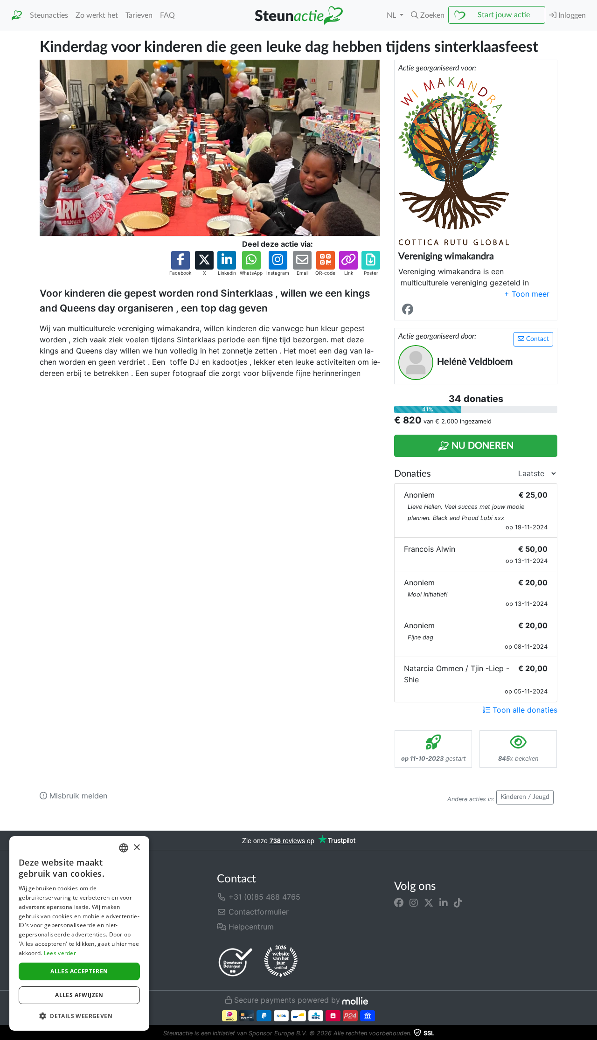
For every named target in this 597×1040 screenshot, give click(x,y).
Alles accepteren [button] (79, 971)
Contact (536, 339)
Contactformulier (257, 911)
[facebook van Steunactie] (398, 902)
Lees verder (60, 953)
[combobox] (123, 848)
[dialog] (79, 933)
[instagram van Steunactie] (414, 902)
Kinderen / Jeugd (524, 797)
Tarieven (139, 15)
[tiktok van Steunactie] (458, 902)
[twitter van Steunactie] (428, 902)
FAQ (167, 15)
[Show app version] (590, 1033)
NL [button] (392, 15)
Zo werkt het (97, 15)
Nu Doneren (481, 446)
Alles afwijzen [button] (79, 995)
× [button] (136, 847)
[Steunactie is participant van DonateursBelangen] (235, 961)
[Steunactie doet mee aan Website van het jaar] (281, 961)
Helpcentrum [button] (250, 926)
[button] (427, 15)
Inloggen (571, 15)
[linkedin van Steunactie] (443, 902)
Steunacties (49, 15)
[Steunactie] (16, 15)
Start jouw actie (504, 15)
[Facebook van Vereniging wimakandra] (409, 310)
